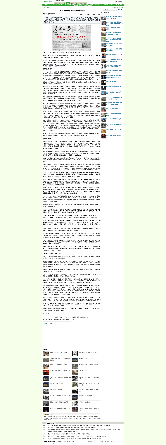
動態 (66, 427)
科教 (84, 425)
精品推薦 (83, 434)
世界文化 (111, 4)
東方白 (62, 317)
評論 (64, 3)
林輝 (47, 14)
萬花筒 (87, 436)
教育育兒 (83, 4)
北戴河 (72, 418)
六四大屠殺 (84, 416)
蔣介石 (68, 418)
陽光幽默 (84, 438)
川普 (57, 416)
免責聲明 (100, 442)
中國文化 (87, 4)
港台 (101, 425)
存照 (86, 427)
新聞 (60, 3)
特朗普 (96, 416)
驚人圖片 (50, 438)
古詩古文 (101, 4)
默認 (99, 14)
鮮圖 (106, 436)
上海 (50, 294)
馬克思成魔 (65, 416)
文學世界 (81, 5)
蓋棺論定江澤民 (56, 438)
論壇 (81, 3)
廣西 (51, 416)
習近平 (74, 416)
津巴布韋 (76, 418)
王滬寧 (50, 418)
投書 (80, 427)
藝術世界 (92, 4)
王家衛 (45, 420)
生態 (98, 425)
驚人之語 (62, 427)
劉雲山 (80, 418)
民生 (90, 425)
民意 (89, 427)
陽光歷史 (79, 438)
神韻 (54, 416)
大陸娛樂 (53, 434)
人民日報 (49, 53)
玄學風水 (74, 4)
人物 (78, 425)
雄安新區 (64, 418)
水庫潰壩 (70, 416)
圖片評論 (93, 427)
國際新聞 (69, 425)
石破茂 (57, 418)
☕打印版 (114, 7)
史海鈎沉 (55, 4)
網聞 (81, 425)
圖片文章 (75, 431)
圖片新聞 (90, 5)
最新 (49, 425)
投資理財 (106, 4)
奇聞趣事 (83, 436)
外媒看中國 (56, 427)
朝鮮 (56, 66)
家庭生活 (60, 4)
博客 (85, 3)
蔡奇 (87, 418)
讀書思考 (115, 4)
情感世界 (58, 436)
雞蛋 (65, 198)
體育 (95, 425)
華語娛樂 (58, 434)
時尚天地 (78, 436)
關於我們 (90, 442)
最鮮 (49, 436)
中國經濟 (79, 416)
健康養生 (50, 4)
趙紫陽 (94, 418)
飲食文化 (53, 436)
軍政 (52, 425)
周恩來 (93, 64)
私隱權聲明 (106, 442)
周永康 (98, 418)
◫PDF (122, 7)
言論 (52, 427)
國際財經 (74, 425)
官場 (87, 425)
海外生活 (69, 4)
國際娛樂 (73, 434)
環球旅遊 (97, 436)
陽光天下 (89, 438)
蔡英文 (90, 418)
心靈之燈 (64, 4)
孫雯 (60, 418)
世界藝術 (76, 5)
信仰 (104, 425)
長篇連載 (85, 5)
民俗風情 (102, 436)
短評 (75, 427)
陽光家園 (94, 438)
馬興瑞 (60, 416)
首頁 (56, 3)
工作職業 (78, 4)
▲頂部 (111, 442)
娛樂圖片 (88, 434)
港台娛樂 (68, 434)
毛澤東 (63, 60)
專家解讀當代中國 (65, 438)
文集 (69, 427)
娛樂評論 (78, 434)
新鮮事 (72, 3)
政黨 (72, 427)
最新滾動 (46, 4)
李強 (54, 418)
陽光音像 (99, 438)
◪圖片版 (118, 7)
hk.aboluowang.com (59, 0)
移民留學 (73, 436)
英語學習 (120, 4)
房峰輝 (84, 418)
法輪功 (93, 416)
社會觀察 (63, 436)
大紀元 (69, 317)
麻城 (51, 323)
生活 (68, 3)
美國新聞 (56, 425)
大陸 (60, 425)
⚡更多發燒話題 (48, 414)
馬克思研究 (73, 438)
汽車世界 (68, 436)
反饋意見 (95, 442)
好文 (78, 427)
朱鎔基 (48, 416)
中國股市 (46, 418)
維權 (92, 425)
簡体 (116, 1)
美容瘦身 (97, 4)
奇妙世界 (92, 436)
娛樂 (77, 3)
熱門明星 (63, 434)
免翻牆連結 (120, 1)
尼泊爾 (49, 420)
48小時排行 (106, 12)
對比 (83, 427)
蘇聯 (50, 66)
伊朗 (45, 416)
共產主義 (83, 141)
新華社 (51, 212)
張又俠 (89, 416)
